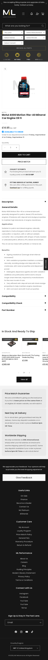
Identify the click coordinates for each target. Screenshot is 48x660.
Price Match (24, 161)
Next (46, 56)
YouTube (24, 601)
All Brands (24, 514)
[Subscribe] (40, 622)
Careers (24, 562)
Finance (24, 499)
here (32, 5)
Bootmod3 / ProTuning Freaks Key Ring (30, 356)
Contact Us (24, 506)
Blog (24, 566)
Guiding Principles (24, 569)
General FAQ (24, 538)
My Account (24, 527)
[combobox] (24, 25)
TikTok (24, 608)
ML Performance (19, 655)
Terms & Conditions (24, 580)
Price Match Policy (24, 534)
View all (24, 379)
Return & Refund (24, 545)
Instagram (24, 593)
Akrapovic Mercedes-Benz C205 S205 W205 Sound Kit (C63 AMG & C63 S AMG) (12, 358)
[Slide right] (29, 372)
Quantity (5, 143)
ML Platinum (24, 510)
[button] (23, 13)
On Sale (24, 496)
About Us (24, 558)
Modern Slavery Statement (24, 573)
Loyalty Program (24, 531)
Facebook (24, 597)
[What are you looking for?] (42, 25)
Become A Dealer (24, 503)
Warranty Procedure (24, 541)
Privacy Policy (24, 576)
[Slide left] (18, 372)
